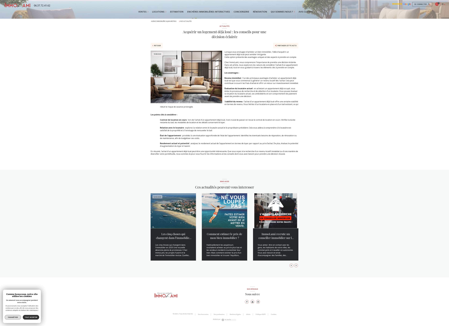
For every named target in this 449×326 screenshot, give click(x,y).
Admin (248, 314)
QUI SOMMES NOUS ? (282, 12)
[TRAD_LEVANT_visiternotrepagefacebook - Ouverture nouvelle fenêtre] (247, 302)
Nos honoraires (203, 314)
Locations (158, 12)
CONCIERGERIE (241, 12)
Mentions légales (235, 314)
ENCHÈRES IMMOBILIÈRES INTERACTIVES (208, 12)
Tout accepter (31, 317)
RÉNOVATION (260, 12)
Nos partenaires (219, 314)
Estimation (176, 12)
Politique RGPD (261, 314)
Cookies (273, 314)
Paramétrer (13, 317)
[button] (296, 265)
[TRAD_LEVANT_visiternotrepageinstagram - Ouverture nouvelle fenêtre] (258, 302)
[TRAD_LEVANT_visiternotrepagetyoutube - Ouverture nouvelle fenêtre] (252, 302)
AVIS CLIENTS (306, 12)
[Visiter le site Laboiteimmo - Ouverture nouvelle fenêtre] (228, 319)
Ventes (142, 12)
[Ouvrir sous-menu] (148, 11)
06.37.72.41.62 (42, 5)
